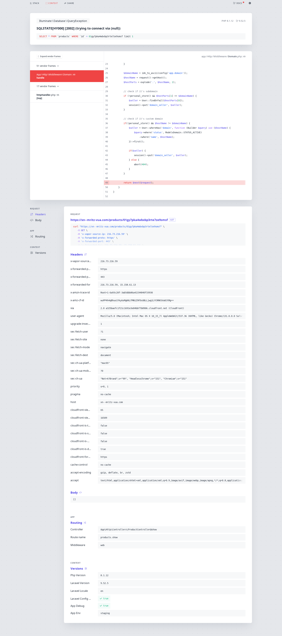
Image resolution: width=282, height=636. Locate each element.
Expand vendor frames (50, 56)
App (32, 230)
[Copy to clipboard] (241, 36)
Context (35, 247)
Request (35, 208)
